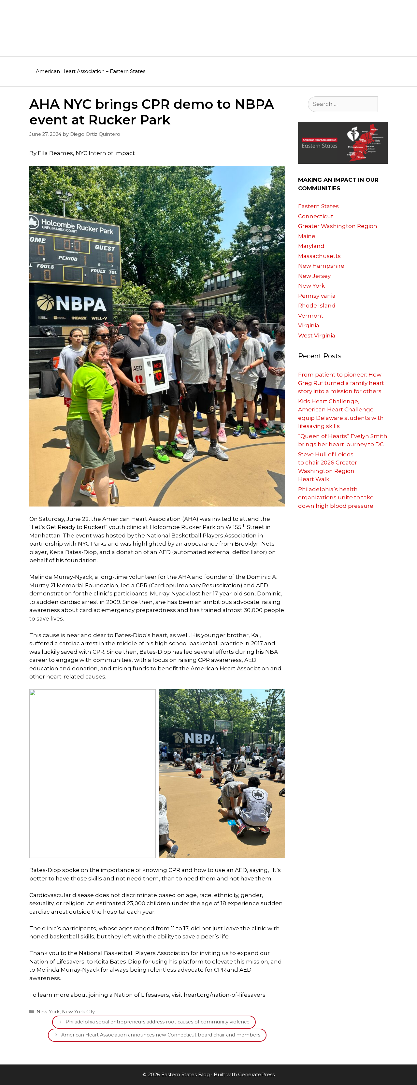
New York (48, 1012)
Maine (306, 236)
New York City (78, 1012)
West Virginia (316, 335)
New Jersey (314, 276)
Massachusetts (319, 256)
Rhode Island (317, 305)
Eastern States (318, 206)
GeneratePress (256, 1074)
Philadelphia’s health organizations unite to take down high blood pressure (336, 497)
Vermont (311, 315)
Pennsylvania (317, 296)
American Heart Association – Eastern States (90, 71)
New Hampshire (321, 266)
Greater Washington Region (337, 226)
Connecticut (315, 216)
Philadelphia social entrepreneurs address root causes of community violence (157, 1022)
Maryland (311, 246)
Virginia (308, 325)
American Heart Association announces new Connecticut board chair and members (160, 1035)
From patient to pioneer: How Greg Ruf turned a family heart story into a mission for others (341, 382)
